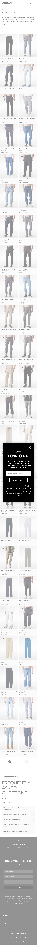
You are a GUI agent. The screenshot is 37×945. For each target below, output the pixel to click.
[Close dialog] (29, 447)
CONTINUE (18, 480)
